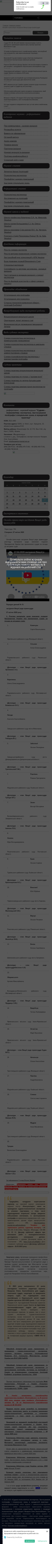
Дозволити (30, 1541)
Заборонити (42, 1541)
